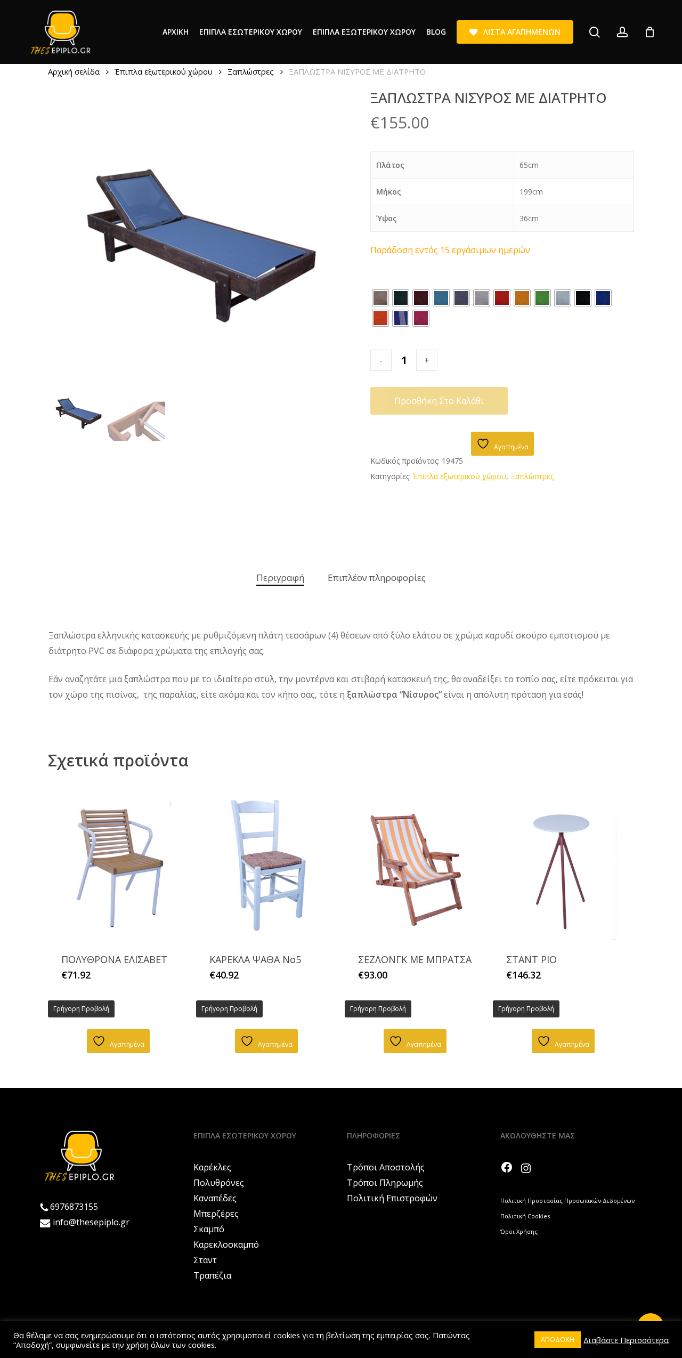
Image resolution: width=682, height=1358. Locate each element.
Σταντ (205, 1260)
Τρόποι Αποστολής (386, 1167)
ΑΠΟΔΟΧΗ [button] (557, 1339)
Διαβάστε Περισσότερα (626, 1340)
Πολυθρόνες (218, 1183)
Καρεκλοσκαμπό (226, 1244)
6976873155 (74, 1206)
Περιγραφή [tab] (280, 577)
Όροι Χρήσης (519, 1231)
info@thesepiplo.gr (91, 1222)
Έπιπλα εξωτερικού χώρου (164, 71)
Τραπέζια (212, 1275)
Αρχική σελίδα (74, 71)
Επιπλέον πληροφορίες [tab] (377, 577)
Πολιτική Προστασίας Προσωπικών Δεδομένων (567, 1201)
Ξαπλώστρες (251, 71)
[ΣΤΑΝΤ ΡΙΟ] (563, 861)
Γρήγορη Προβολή (81, 1008)
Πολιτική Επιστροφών (392, 1198)
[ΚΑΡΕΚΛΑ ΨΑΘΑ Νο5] (266, 861)
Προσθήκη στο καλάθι (439, 401)
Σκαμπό (208, 1229)
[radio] (380, 298)
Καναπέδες (215, 1198)
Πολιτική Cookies (525, 1216)
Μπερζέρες (216, 1213)
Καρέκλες (212, 1167)
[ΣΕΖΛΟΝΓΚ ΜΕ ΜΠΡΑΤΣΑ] (415, 861)
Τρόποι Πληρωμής (385, 1183)
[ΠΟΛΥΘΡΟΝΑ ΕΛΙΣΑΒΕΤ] (118, 861)
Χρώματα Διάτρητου (407, 279)
